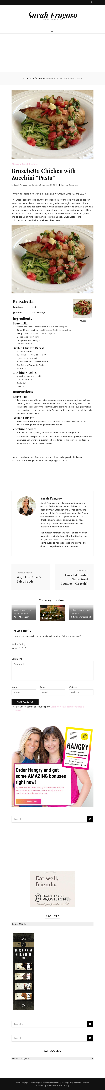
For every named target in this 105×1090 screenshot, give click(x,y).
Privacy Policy (63, 1085)
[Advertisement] (52, 53)
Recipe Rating (18, 644)
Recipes (33, 164)
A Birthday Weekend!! (81, 616)
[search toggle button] (92, 2)
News (16, 613)
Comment (17, 658)
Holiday (45, 612)
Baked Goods (77, 610)
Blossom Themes (81, 1082)
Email (43, 687)
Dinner (22, 610)
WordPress (51, 1085)
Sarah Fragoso (52, 15)
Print (84, 320)
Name (15, 687)
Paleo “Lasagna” (21, 616)
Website (73, 687)
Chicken (16, 164)
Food (25, 164)
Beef (15, 610)
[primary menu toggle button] (52, 31)
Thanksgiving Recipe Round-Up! (51, 616)
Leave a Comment (69, 185)
